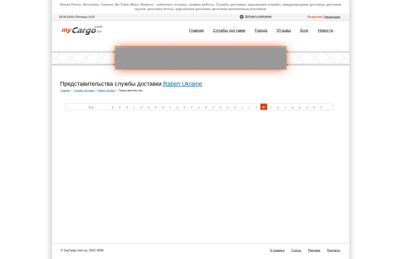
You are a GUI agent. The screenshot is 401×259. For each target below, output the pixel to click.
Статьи (296, 250)
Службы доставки (229, 30)
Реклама (314, 250)
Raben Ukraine (182, 83)
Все (91, 107)
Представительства (130, 90)
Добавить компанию (258, 16)
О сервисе (277, 250)
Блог (304, 30)
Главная (196, 30)
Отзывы (284, 30)
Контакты (333, 250)
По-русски (314, 16)
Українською (332, 16)
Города (261, 30)
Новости (325, 30)
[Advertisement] (200, 58)
